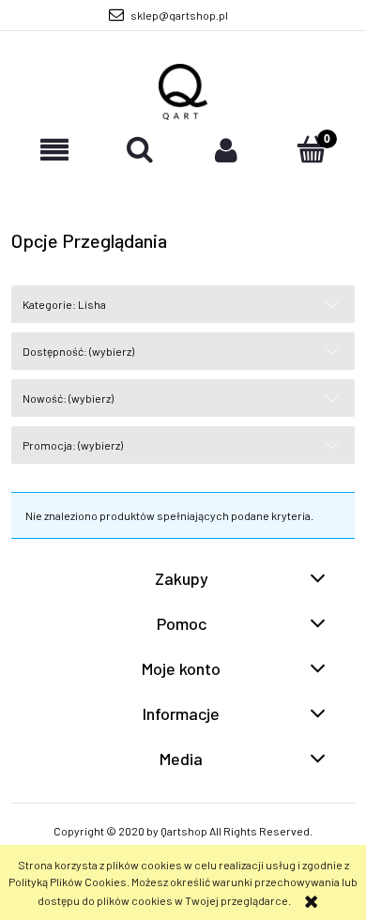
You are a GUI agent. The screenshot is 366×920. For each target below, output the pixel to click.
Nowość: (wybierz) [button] (68, 398)
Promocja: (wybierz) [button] (73, 445)
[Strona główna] (183, 92)
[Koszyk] (312, 149)
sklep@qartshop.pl (179, 15)
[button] (54, 150)
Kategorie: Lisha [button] (64, 304)
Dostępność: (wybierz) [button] (78, 351)
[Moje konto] (226, 150)
